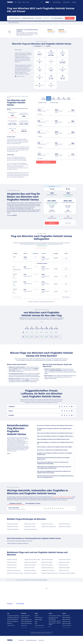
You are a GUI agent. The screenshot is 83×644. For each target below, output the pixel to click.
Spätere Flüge (65, 297)
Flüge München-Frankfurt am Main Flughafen (17, 573)
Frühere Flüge (17, 297)
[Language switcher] (48, 2)
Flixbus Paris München (26, 623)
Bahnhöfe (9, 623)
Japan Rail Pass (66, 615)
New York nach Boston (12, 621)
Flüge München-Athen (64, 570)
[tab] (42, 102)
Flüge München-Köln (63, 565)
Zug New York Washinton (13, 615)
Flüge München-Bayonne (64, 524)
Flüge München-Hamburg (65, 559)
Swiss (36, 621)
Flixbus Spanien (24, 617)
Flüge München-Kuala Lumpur (14, 570)
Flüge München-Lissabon (47, 524)
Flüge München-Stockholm (30, 573)
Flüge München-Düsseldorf (30, 562)
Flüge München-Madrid (47, 562)
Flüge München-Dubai (29, 567)
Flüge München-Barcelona (48, 567)
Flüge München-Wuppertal (30, 529)
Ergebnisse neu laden (40, 248)
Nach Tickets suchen (12, 117)
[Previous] (23, 328)
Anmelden (74, 2)
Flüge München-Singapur (30, 570)
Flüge (24, 2)
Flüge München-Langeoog (65, 526)
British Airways (38, 619)
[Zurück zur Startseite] (11, 2)
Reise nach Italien (67, 623)
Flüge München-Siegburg (13, 529)
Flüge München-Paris (12, 562)
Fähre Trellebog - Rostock (55, 621)
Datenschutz (41, 640)
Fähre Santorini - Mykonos (55, 615)
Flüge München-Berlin (12, 559)
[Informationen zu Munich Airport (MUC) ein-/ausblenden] (73, 508)
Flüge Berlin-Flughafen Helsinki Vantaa (50, 573)
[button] (39, 18)
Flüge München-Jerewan (12, 524)
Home (8, 580)
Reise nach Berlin (67, 617)
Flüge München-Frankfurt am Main (32, 559)
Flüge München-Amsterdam (48, 570)
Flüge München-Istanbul (29, 526)
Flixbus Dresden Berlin (26, 621)
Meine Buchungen (57, 2)
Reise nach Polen (67, 621)
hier (54, 301)
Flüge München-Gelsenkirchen (49, 526)
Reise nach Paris (66, 619)
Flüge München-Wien (12, 565)
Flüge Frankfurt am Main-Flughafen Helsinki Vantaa (70, 573)
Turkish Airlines (38, 617)
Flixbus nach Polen (25, 615)
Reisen (64, 613)
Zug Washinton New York (13, 617)
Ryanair (36, 615)
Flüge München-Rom (12, 567)
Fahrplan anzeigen (12, 132)
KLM (36, 623)
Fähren (27, 2)
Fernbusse (23, 613)
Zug (15, 2)
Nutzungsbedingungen (31, 640)
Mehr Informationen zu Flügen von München (17, 543)
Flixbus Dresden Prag (26, 619)
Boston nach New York (12, 619)
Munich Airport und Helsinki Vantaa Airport (62, 497)
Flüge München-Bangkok (47, 559)
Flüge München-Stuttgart (30, 565)
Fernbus (19, 2)
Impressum (21, 640)
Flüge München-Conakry (29, 524)
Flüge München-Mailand (64, 567)
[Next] (73, 98)
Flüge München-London (12, 526)
